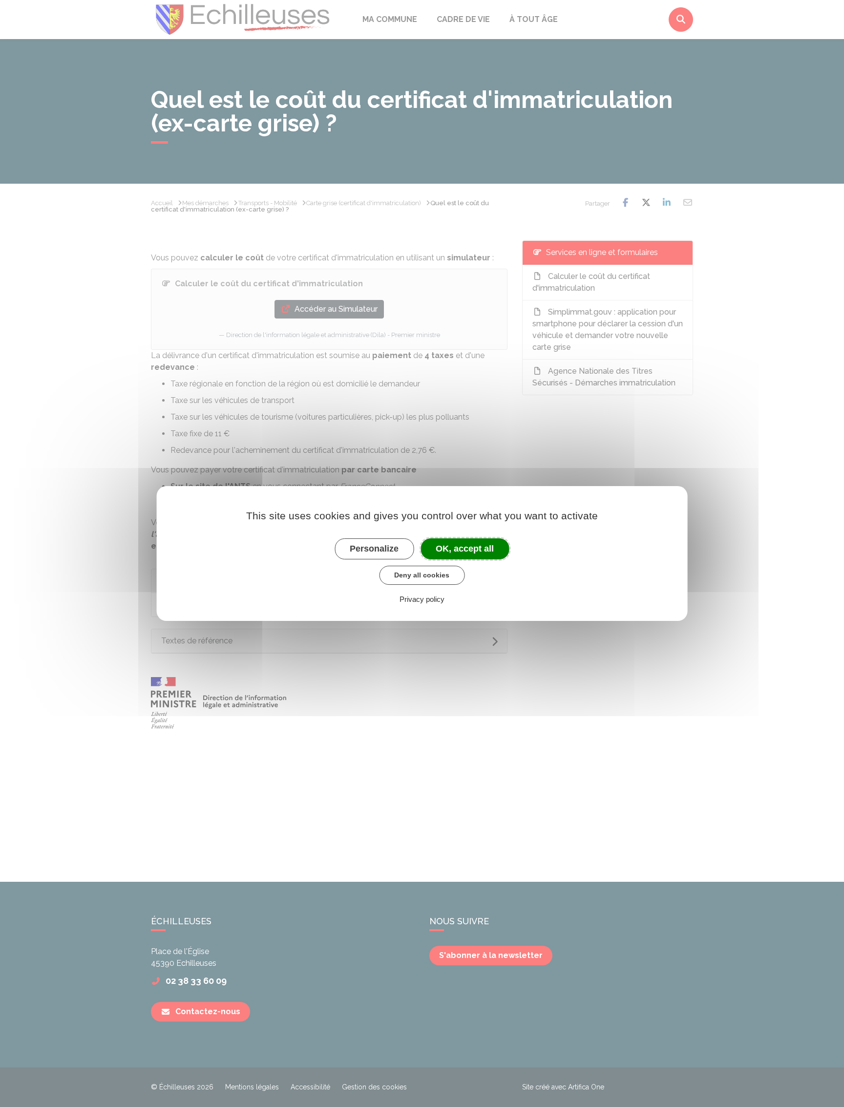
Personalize (374, 549)
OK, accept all (465, 549)
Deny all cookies (421, 575)
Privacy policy (422, 599)
